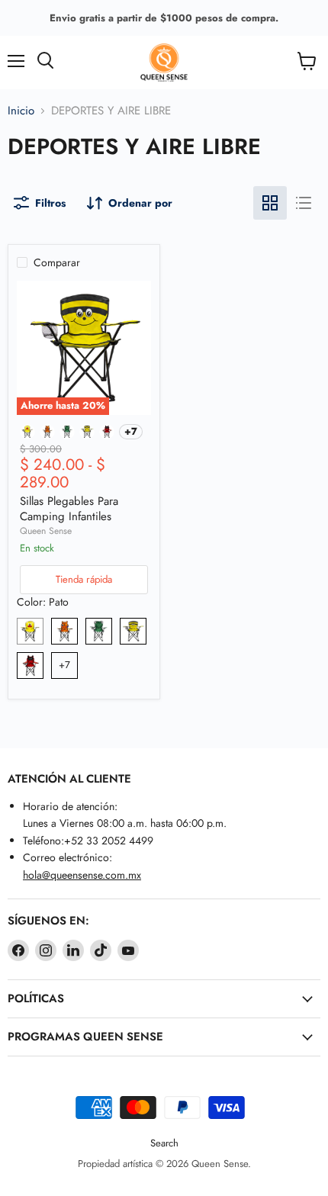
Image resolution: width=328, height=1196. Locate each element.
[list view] (303, 203)
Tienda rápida (84, 579)
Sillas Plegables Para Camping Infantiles (69, 509)
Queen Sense (46, 531)
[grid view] (270, 203)
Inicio (21, 110)
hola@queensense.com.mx (82, 875)
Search (164, 1143)
